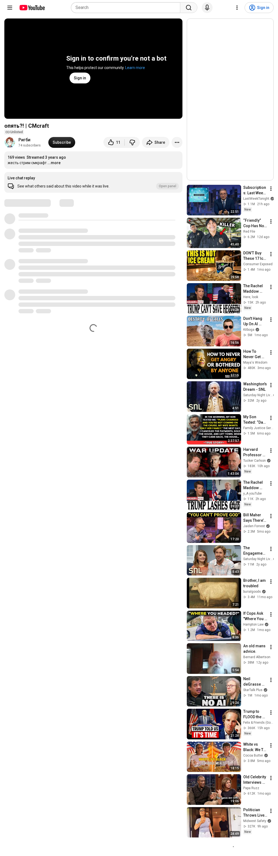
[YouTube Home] (32, 7)
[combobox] (127, 7)
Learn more (135, 67)
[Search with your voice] (207, 7)
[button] (93, 182)
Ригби (24, 139)
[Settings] (237, 7)
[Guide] (10, 7)
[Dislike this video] (132, 142)
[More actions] (177, 142)
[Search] (188, 7)
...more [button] (54, 163)
